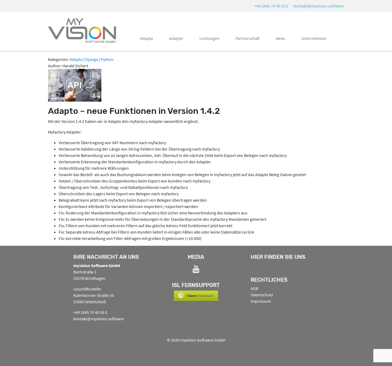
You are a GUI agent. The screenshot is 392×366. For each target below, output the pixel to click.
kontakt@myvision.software (319, 6)
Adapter (176, 38)
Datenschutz (262, 294)
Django (91, 59)
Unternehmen (313, 38)
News (280, 38)
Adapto (146, 38)
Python (107, 59)
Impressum (261, 301)
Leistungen (209, 38)
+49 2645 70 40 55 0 (271, 6)
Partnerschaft (247, 38)
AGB (254, 288)
